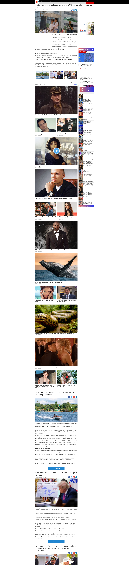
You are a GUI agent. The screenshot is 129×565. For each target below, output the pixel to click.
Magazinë (66, 2)
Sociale (60, 2)
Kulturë (63, 2)
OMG (79, 2)
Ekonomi (56, 2)
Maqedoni (51, 1)
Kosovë (46, 1)
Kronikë (53, 2)
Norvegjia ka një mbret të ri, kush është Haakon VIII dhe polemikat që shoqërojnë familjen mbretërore (86, 78)
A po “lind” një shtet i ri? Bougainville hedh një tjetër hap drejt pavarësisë (86, 70)
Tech (72, 2)
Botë (59, 1)
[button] (91, 1)
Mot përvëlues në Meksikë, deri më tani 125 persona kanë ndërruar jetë (63, 6)
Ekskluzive (63, 1)
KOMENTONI (57, 468)
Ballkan (55, 1)
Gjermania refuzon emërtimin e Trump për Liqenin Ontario (56, 80)
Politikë (43, 2)
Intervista (49, 2)
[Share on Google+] (74, 397)
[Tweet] (74, 10)
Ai (70, 2)
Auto (77, 2)
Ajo (69, 2)
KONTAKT (78, 1)
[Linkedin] (76, 10)
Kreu (40, 2)
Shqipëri (42, 1)
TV (81, 2)
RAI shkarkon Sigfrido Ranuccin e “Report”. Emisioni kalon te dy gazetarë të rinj (86, 82)
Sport (75, 2)
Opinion (46, 2)
